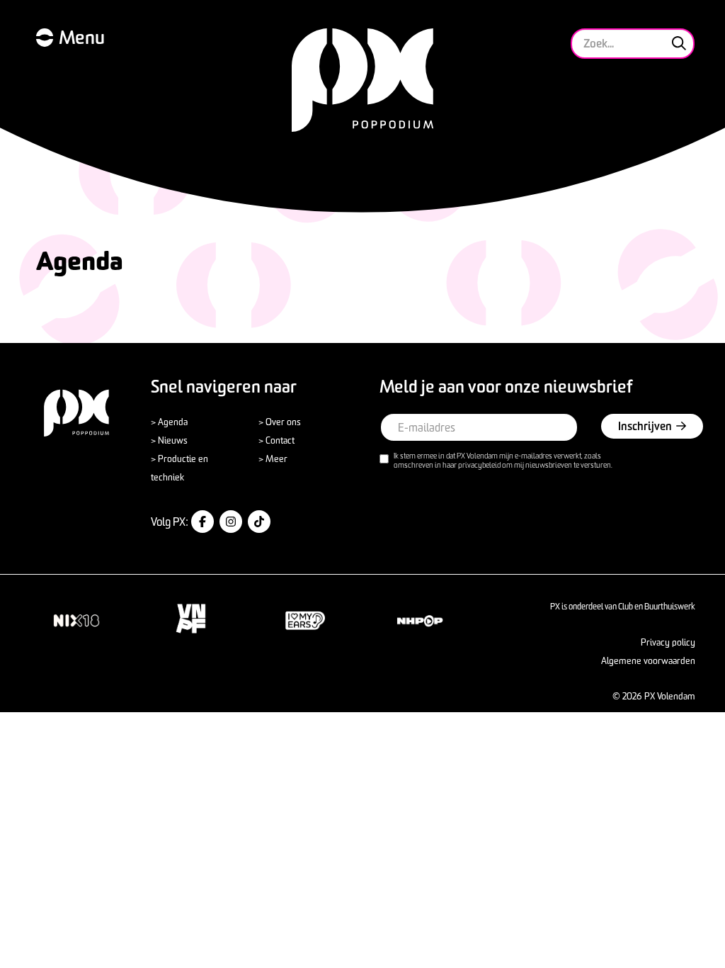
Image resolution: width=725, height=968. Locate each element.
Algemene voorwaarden (648, 660)
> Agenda (169, 421)
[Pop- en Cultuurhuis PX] (362, 80)
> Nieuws (169, 440)
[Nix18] (76, 620)
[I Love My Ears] (305, 620)
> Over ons (279, 421)
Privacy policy (668, 642)
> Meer (272, 458)
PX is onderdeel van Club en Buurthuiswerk (622, 606)
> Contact (276, 440)
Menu (82, 37)
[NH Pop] (419, 620)
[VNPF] (191, 618)
